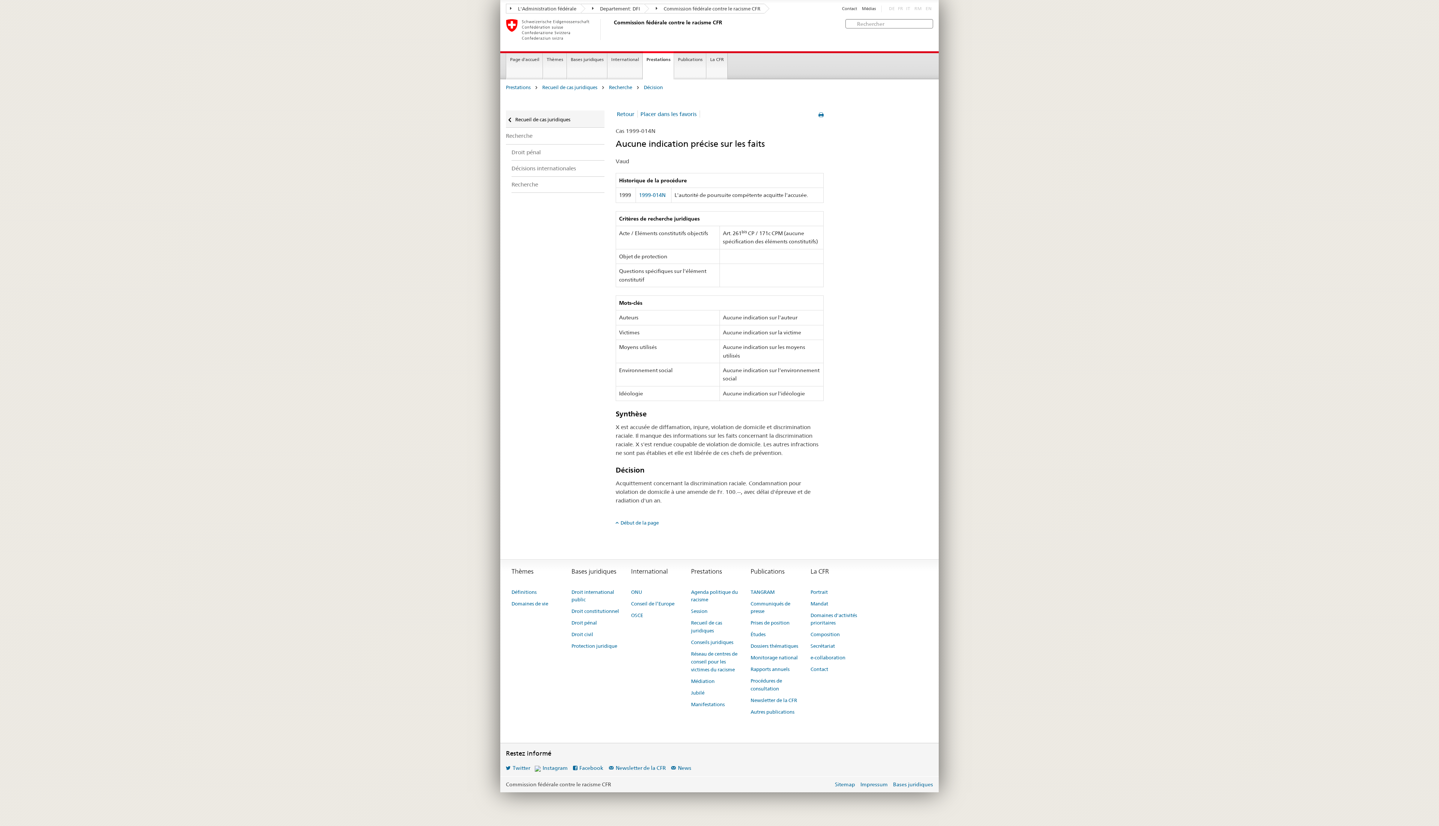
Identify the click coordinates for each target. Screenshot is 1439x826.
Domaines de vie (530, 604)
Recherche (620, 87)
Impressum (874, 784)
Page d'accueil (524, 59)
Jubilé (698, 693)
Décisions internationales (544, 168)
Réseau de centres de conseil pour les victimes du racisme (714, 661)
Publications (690, 59)
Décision (653, 87)
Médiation (703, 681)
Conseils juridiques (712, 642)
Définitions (524, 592)
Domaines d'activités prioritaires (834, 619)
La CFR (717, 59)
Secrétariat (823, 646)
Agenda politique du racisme (714, 596)
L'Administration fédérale (546, 9)
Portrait (819, 592)
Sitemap (845, 784)
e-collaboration (828, 658)
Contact (849, 8)
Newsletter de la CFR (774, 700)
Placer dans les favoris (668, 114)
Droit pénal (526, 152)
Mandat (819, 604)
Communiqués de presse (770, 607)
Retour (625, 114)
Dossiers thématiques (774, 646)
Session (699, 611)
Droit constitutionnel (595, 611)
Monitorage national (774, 658)
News (684, 768)
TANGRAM (763, 592)
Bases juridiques (587, 59)
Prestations (658, 59)
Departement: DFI (619, 9)
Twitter (521, 768)
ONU (636, 592)
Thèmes (555, 59)
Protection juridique (594, 646)
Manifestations (708, 704)
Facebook (591, 768)
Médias (869, 8)
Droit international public (592, 596)
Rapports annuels (770, 669)
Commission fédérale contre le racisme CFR (711, 9)
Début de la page (640, 523)
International (625, 59)
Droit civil (582, 634)
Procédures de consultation (766, 685)
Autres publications (772, 712)
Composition (825, 634)
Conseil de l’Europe (653, 604)
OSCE (637, 615)
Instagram (555, 768)
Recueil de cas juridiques (569, 87)
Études (758, 634)
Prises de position (770, 623)
